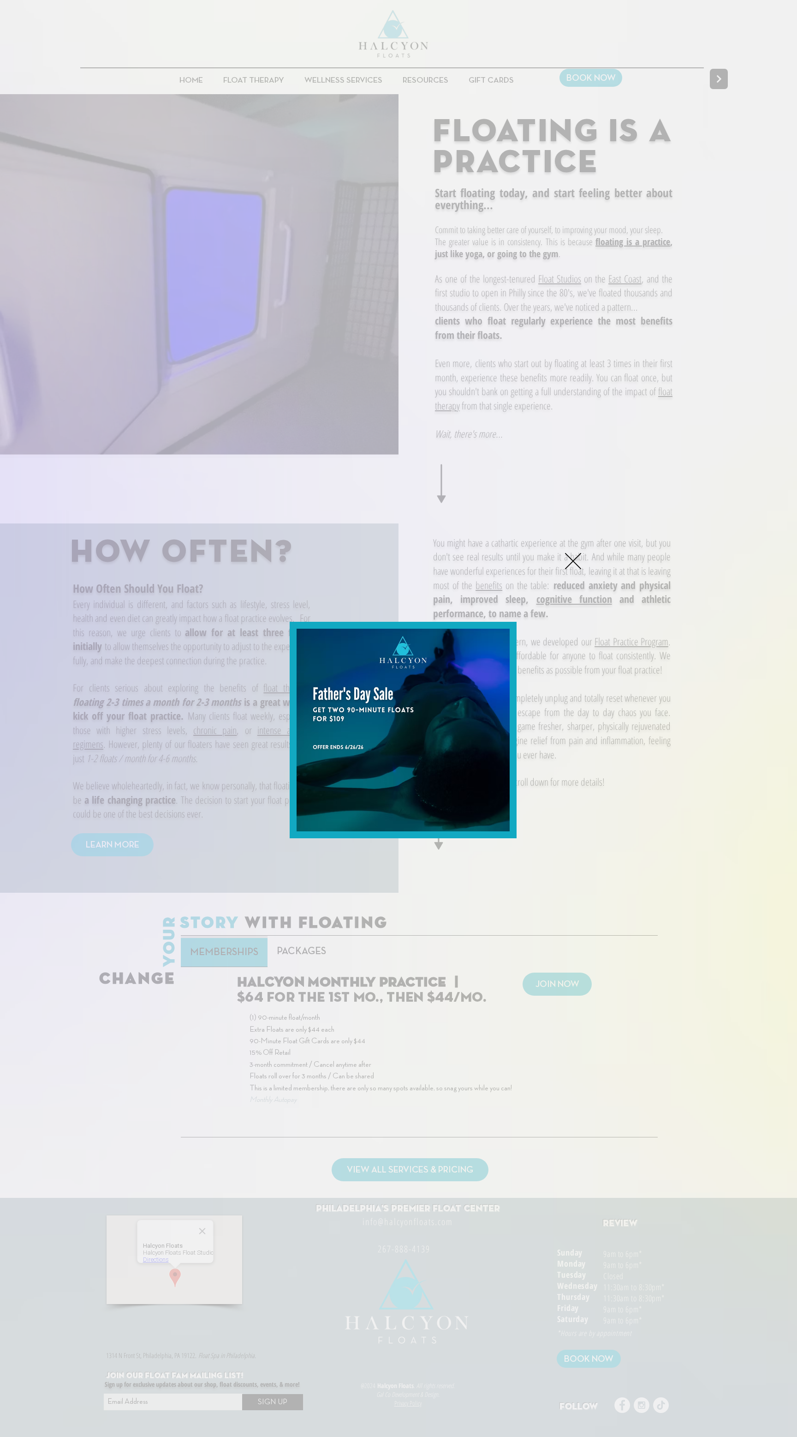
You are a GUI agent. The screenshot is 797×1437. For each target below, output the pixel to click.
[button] (573, 561)
